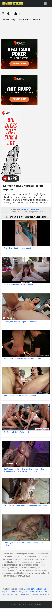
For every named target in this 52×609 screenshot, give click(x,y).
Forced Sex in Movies (28, 594)
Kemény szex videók (30, 209)
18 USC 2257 (22, 604)
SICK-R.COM (41, 592)
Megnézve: (33, 212)
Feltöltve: (13, 212)
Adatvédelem (37, 604)
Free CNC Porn (16, 592)
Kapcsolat (13, 604)
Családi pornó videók (33, 589)
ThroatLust (29, 592)
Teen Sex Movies (9, 594)
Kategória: (15, 209)
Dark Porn (44, 594)
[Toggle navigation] (45, 3)
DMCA (30, 604)
